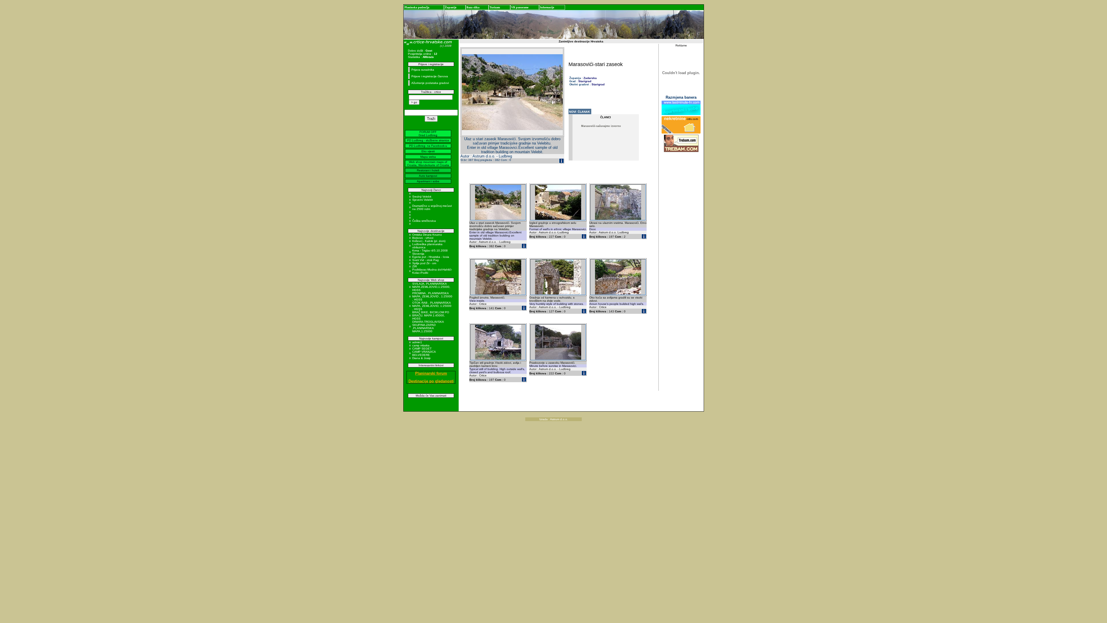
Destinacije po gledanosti (431, 381)
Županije (450, 7)
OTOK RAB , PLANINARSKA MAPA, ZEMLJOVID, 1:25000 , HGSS (431, 306)
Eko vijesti (428, 151)
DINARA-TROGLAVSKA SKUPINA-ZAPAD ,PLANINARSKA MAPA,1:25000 (428, 326)
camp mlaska (421, 345)
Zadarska (590, 78)
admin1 (417, 342)
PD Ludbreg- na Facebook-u (428, 145)
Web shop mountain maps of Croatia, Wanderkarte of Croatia (428, 163)
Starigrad (584, 81)
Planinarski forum (431, 373)
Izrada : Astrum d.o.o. (553, 419)
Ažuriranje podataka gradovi (430, 83)
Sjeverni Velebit (422, 199)
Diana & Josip (421, 358)
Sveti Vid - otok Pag (425, 260)
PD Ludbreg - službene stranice (428, 140)
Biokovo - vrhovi (422, 237)
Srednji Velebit (421, 196)
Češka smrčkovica (424, 220)
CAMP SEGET (422, 348)
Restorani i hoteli (428, 170)
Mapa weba (428, 156)
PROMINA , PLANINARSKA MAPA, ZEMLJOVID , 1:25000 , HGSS (432, 296)
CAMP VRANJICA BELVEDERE (424, 353)
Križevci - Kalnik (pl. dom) (428, 241)
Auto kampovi (428, 175)
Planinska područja (416, 7)
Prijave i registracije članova (429, 76)
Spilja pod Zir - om (424, 263)
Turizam (495, 7)
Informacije (547, 7)
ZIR (414, 266)
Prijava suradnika (422, 69)
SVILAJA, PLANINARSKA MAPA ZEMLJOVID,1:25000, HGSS (431, 287)
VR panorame (519, 7)
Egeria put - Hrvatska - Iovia (430, 256)
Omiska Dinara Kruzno (427, 234)
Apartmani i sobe (428, 181)
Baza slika (472, 7)
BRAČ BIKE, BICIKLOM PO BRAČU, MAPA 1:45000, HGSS (430, 315)
